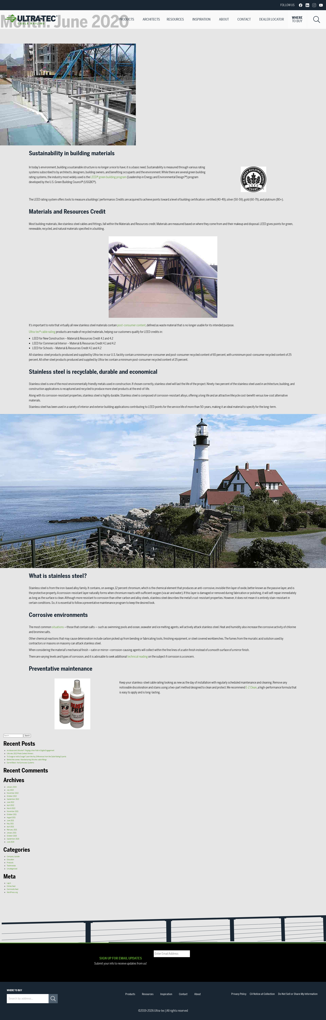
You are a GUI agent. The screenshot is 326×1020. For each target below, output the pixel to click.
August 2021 (11, 817)
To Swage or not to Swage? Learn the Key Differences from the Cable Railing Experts (36, 756)
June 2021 (10, 820)
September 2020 (13, 839)
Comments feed (12, 889)
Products (126, 19)
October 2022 (12, 796)
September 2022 (13, 799)
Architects (151, 19)
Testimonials (11, 865)
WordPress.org (12, 892)
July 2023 (10, 790)
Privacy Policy (238, 994)
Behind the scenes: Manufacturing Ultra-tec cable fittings (27, 759)
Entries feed (11, 886)
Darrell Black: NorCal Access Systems (20, 762)
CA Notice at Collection (262, 994)
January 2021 (11, 833)
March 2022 (11, 808)
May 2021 (10, 823)
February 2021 (12, 829)
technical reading (137, 657)
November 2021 (12, 811)
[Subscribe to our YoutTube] (321, 5)
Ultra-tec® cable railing (42, 332)
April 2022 (10, 805)
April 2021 (10, 826)
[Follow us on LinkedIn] (307, 5)
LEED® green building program (108, 177)
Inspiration (201, 19)
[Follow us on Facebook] (300, 5)
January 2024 (12, 787)
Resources (175, 19)
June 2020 (10, 842)
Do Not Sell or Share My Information (298, 994)
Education (10, 859)
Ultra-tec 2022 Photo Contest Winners (20, 753)
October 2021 (11, 814)
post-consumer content (131, 325)
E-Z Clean (251, 687)
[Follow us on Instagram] (314, 5)
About (224, 19)
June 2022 (10, 802)
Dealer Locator (271, 19)
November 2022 (13, 793)
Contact (244, 19)
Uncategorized (12, 868)
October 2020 (12, 836)
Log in (9, 883)
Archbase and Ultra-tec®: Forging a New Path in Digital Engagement (30, 750)
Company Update (13, 856)
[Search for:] (13, 735)
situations (58, 627)
